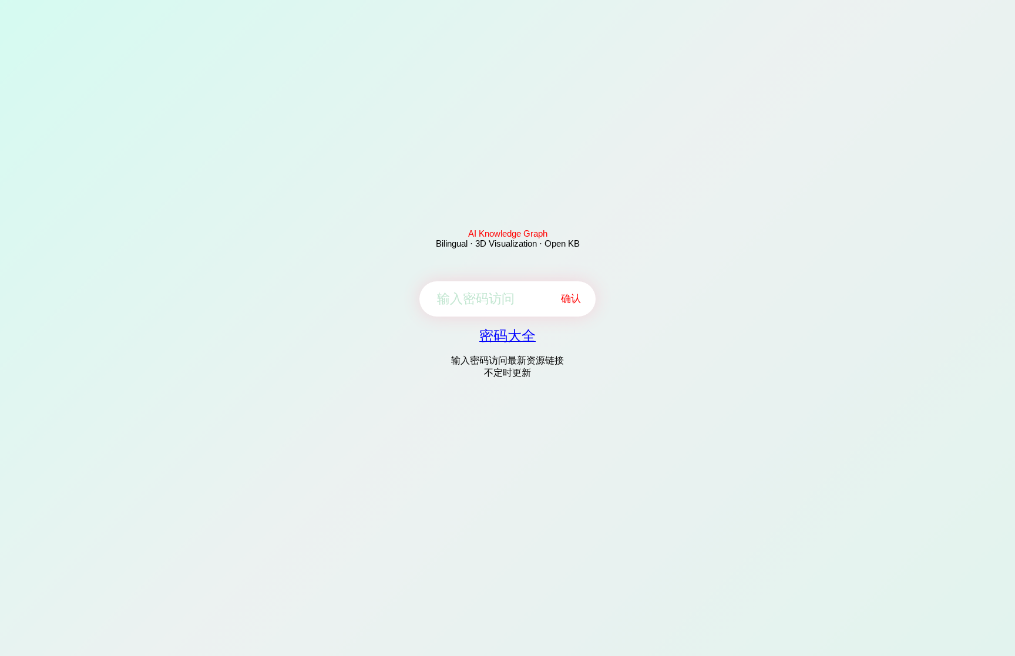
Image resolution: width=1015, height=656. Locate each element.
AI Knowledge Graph (507, 233)
